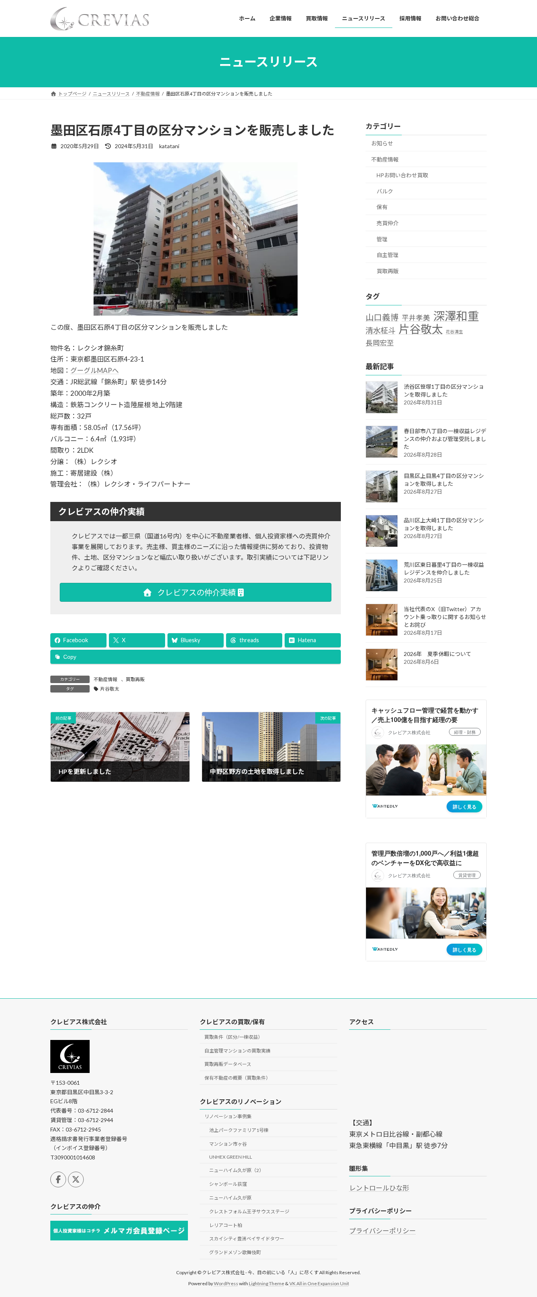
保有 (382, 207)
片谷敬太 (109, 689)
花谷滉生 (454, 331)
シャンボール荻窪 (228, 1184)
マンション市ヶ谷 (228, 1144)
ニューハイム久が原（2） (236, 1171)
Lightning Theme (266, 1283)
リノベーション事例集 (228, 1116)
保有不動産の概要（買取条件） (237, 1078)
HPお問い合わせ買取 (402, 175)
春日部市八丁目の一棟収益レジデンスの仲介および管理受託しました (445, 439)
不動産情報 (105, 679)
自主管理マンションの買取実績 (237, 1051)
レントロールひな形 (379, 1188)
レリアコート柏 (225, 1225)
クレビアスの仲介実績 (196, 592)
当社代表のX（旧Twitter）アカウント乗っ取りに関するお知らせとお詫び (445, 617)
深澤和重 (456, 315)
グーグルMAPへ (94, 370)
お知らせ (382, 143)
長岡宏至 (380, 343)
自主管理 (388, 255)
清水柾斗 (380, 330)
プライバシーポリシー (382, 1231)
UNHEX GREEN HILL (230, 1157)
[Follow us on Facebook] (58, 1179)
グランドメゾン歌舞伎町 (235, 1252)
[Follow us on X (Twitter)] (76, 1179)
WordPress (226, 1283)
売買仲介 (388, 223)
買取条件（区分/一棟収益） (233, 1037)
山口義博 (382, 316)
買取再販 (135, 679)
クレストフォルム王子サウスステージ (249, 1211)
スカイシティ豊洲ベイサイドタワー (246, 1239)
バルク (385, 190)
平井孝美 (416, 317)
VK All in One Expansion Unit (319, 1283)
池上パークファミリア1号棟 (238, 1130)
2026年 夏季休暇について (437, 653)
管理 (382, 238)
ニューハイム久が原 (230, 1198)
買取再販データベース (227, 1064)
